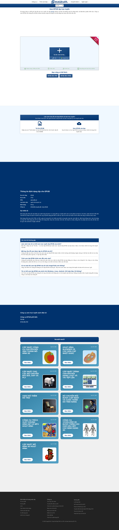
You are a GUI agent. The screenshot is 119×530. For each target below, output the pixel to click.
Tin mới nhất (23, 501)
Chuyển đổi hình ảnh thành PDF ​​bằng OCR (83, 509)
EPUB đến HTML (66, 76)
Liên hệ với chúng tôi (25, 515)
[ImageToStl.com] (59, 2)
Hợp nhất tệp (50, 515)
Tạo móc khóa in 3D (78, 511)
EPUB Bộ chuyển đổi (36, 207)
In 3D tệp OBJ (77, 502)
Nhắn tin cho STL (51, 512)
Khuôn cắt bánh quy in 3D (80, 506)
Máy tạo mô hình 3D (51, 510)
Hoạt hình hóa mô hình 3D (80, 513)
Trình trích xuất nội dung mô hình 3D (55, 506)
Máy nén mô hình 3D (52, 508)
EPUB (52, 11)
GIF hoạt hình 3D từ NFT (79, 504)
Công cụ (34, 2)
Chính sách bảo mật (24, 510)
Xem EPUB (45, 207)
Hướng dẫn (22, 503)
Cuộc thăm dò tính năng (25, 508)
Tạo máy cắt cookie (51, 501)
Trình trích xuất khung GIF (53, 517)
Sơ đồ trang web (24, 512)
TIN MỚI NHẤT (59, 339)
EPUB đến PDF (52, 76)
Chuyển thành (75, 2)
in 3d (21, 506)
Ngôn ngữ (84, 2)
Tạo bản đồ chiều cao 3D (52, 503)
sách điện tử (34, 200)
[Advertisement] (39, 25)
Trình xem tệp (43, 2)
